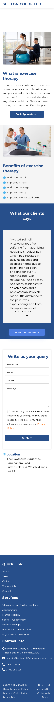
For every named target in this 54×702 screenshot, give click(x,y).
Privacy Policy (10, 697)
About (5, 571)
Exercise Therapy (11, 624)
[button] (24, 315)
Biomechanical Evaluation (16, 629)
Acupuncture (9, 610)
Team (5, 576)
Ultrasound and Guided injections (20, 605)
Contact (6, 591)
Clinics (5, 581)
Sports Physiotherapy (13, 619)
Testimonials (9, 586)
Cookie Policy (20, 693)
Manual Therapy (11, 614)
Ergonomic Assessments (15, 634)
